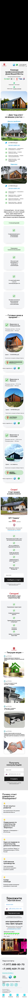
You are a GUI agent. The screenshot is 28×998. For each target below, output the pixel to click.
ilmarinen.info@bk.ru (7, 973)
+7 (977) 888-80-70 (13, 964)
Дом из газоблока (14, 121)
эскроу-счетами (17, 88)
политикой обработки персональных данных (15, 584)
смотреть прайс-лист (14, 188)
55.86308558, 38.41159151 (14, 530)
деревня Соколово (12, 472)
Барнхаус (14, 164)
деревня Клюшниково (15, 362)
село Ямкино (13, 417)
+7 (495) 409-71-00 (13, 968)
